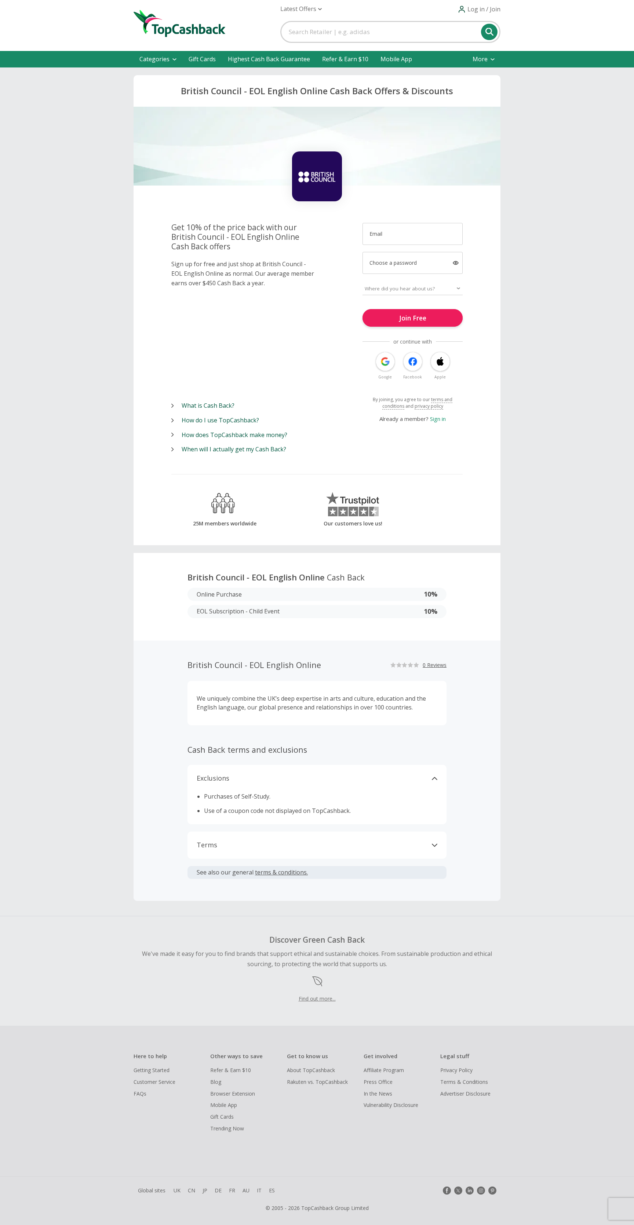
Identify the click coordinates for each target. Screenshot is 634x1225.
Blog (215, 1081)
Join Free (412, 317)
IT (259, 1190)
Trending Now (227, 1128)
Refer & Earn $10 (345, 59)
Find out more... (317, 998)
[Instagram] (481, 1191)
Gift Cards (202, 59)
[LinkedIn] (470, 1191)
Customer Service (154, 1081)
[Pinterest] (492, 1191)
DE (218, 1190)
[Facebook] (447, 1191)
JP (205, 1190)
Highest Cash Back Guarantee (269, 59)
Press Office (378, 1081)
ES (272, 1190)
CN (191, 1190)
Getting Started (152, 1070)
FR (232, 1190)
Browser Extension (232, 1093)
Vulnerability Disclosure (391, 1104)
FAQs (140, 1093)
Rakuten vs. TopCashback (317, 1081)
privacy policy (429, 406)
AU (246, 1190)
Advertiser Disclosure (465, 1093)
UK (177, 1190)
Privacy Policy (456, 1070)
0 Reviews (435, 664)
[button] (301, 9)
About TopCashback (311, 1070)
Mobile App (396, 59)
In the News (378, 1093)
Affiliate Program (384, 1070)
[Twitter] (458, 1191)
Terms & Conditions (464, 1081)
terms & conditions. (281, 872)
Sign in (438, 418)
